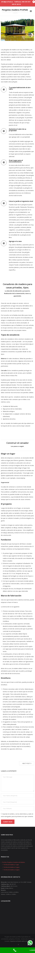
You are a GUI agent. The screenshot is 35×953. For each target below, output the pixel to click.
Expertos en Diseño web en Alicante (20, 941)
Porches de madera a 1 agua (11, 864)
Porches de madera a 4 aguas (11, 870)
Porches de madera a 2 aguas (11, 867)
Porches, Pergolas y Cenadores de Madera (13, 862)
